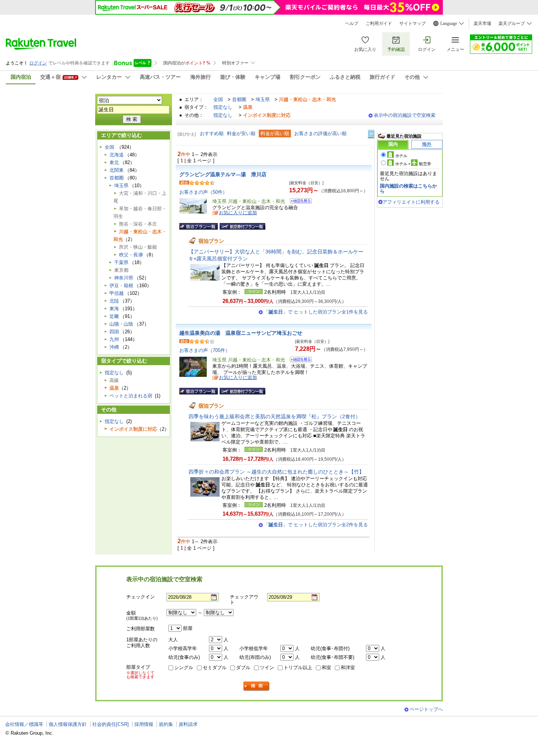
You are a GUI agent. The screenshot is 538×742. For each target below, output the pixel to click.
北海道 (116, 154)
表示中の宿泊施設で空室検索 (405, 115)
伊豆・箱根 (121, 285)
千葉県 (121, 262)
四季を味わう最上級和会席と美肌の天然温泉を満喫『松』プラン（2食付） (274, 416)
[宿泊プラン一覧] (198, 226)
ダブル (243, 667)
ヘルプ (351, 23)
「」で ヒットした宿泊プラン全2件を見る (316, 524)
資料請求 (188, 724)
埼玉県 (262, 99)
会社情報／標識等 (24, 724)
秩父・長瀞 (131, 254)
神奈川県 (123, 278)
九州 (114, 339)
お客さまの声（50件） (203, 192)
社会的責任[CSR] (110, 724)
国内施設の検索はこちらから (408, 188)
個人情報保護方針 (68, 724)
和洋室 (348, 667)
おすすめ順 (212, 133)
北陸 (114, 301)
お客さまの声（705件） (204, 350)
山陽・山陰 (121, 324)
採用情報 (143, 724)
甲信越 (116, 293)
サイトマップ (412, 23)
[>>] (371, 133)
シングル (183, 667)
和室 (326, 667)
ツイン (267, 667)
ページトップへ (426, 709)
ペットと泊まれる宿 (130, 395)
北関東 (116, 170)
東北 (114, 162)
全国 (218, 99)
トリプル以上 (298, 667)
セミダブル (215, 667)
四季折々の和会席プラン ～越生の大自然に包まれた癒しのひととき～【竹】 (276, 472)
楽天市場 (482, 23)
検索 (256, 686)
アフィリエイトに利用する (411, 202)
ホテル (401, 155)
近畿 (114, 316)
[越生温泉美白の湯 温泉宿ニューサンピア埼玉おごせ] (298, 360)
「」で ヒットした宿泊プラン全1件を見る (316, 312)
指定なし (222, 107)
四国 (114, 331)
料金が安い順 (241, 133)
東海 (114, 308)
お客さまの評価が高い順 (320, 133)
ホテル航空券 (413, 164)
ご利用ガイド (379, 23)
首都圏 (239, 99)
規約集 (166, 724)
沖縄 (114, 347)
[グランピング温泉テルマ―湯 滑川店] (298, 202)
